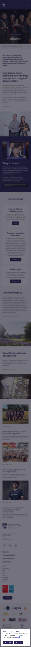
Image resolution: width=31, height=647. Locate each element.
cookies (17, 637)
